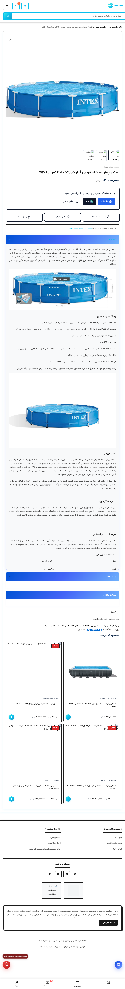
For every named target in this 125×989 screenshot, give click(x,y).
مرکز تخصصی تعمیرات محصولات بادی (45, 849)
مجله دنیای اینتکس (114, 843)
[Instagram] (66, 874)
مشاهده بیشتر (108, 922)
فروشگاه (118, 837)
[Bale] (58, 874)
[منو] (6, 6)
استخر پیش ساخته (97, 27)
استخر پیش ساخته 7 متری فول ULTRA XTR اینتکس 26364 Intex (92, 705)
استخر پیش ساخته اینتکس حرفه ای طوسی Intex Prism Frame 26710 (91, 787)
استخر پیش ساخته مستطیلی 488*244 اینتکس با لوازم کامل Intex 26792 (36, 787)
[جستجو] (8, 16)
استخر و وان (112, 27)
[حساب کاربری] (25, 6)
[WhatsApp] (75, 874)
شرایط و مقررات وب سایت (50, 946)
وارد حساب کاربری (94, 629)
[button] (11, 39)
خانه (120, 27)
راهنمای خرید (55, 837)
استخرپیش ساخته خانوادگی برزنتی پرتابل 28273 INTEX (37, 703)
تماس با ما (117, 849)
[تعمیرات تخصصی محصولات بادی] (6, 965)
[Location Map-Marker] (50, 874)
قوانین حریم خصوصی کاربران (74, 946)
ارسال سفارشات (54, 843)
